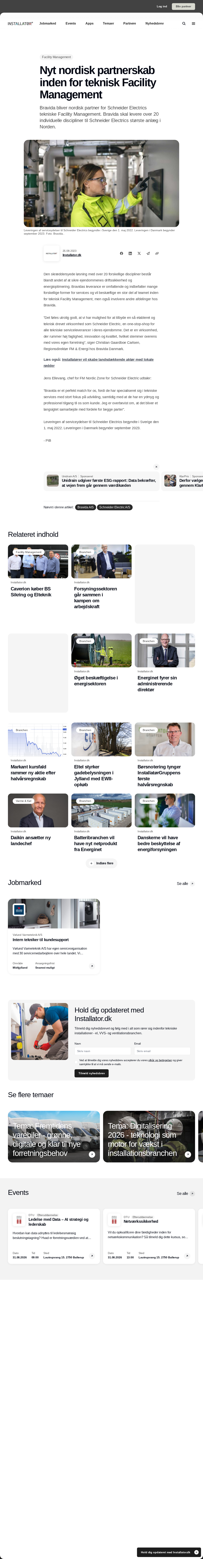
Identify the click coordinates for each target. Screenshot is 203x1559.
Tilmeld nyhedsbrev (92, 1073)
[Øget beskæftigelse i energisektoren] (101, 660)
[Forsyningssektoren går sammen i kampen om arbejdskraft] (101, 577)
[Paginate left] (11, 936)
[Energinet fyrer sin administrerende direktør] (165, 663)
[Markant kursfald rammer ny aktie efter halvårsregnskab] (38, 752)
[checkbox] (76, 1062)
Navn (78, 1043)
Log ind (162, 6)
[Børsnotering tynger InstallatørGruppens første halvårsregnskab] (165, 755)
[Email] (148, 253)
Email (137, 1043)
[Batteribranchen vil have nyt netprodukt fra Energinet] (101, 823)
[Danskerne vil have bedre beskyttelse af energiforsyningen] (165, 823)
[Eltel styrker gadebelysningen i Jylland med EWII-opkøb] (101, 755)
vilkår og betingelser (160, 1060)
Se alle (182, 883)
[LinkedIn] (130, 253)
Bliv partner (183, 6)
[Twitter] (139, 253)
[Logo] (20, 23)
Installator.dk (72, 255)
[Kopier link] (157, 253)
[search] (184, 23)
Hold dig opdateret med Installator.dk (166, 1552)
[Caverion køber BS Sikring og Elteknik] (38, 571)
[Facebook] (121, 253)
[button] (156, 467)
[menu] (193, 23)
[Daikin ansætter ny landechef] (38, 820)
